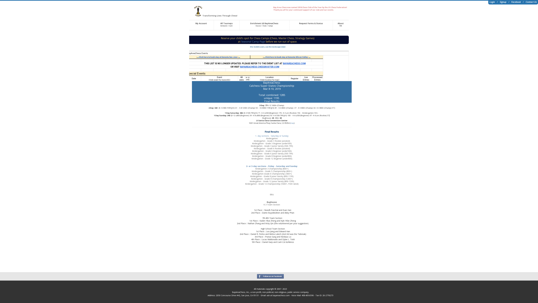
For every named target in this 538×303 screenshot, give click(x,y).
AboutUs (341, 24)
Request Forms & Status (311, 23)
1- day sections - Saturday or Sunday (271, 136)
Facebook (516, 2)
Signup (503, 2)
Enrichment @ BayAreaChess (264, 24)
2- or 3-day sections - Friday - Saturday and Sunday (271, 166)
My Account (201, 23)
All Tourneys (226, 24)
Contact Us (531, 2)
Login (492, 2)
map (292, 123)
